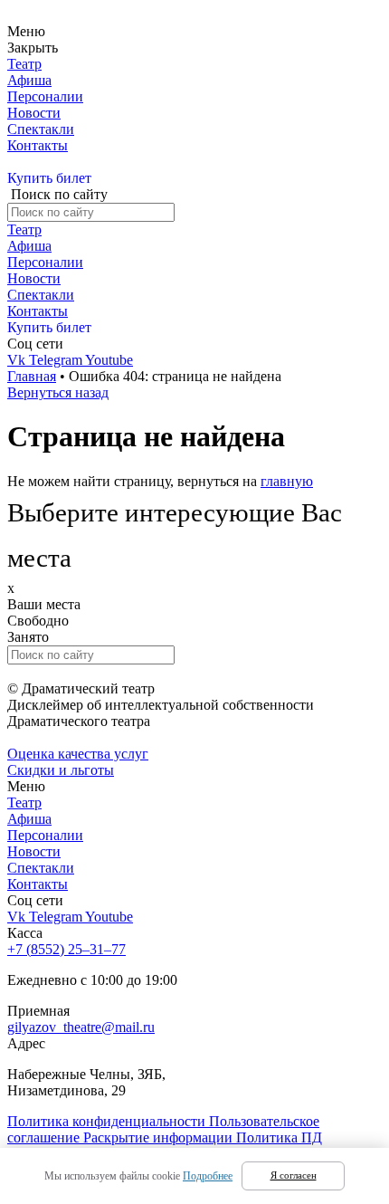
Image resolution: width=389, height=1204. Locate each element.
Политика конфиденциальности (108, 1121)
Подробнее (207, 1176)
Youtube (109, 360)
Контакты (37, 145)
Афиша (29, 80)
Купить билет (49, 178)
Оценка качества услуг (77, 753)
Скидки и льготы (60, 770)
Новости (34, 112)
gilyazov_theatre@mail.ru (81, 1027)
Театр (24, 64)
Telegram (57, 360)
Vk (18, 360)
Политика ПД (279, 1137)
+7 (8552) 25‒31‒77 (66, 949)
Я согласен (293, 1175)
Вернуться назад (58, 392)
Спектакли (40, 129)
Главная (31, 376)
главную (287, 481)
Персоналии (45, 96)
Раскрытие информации (159, 1137)
